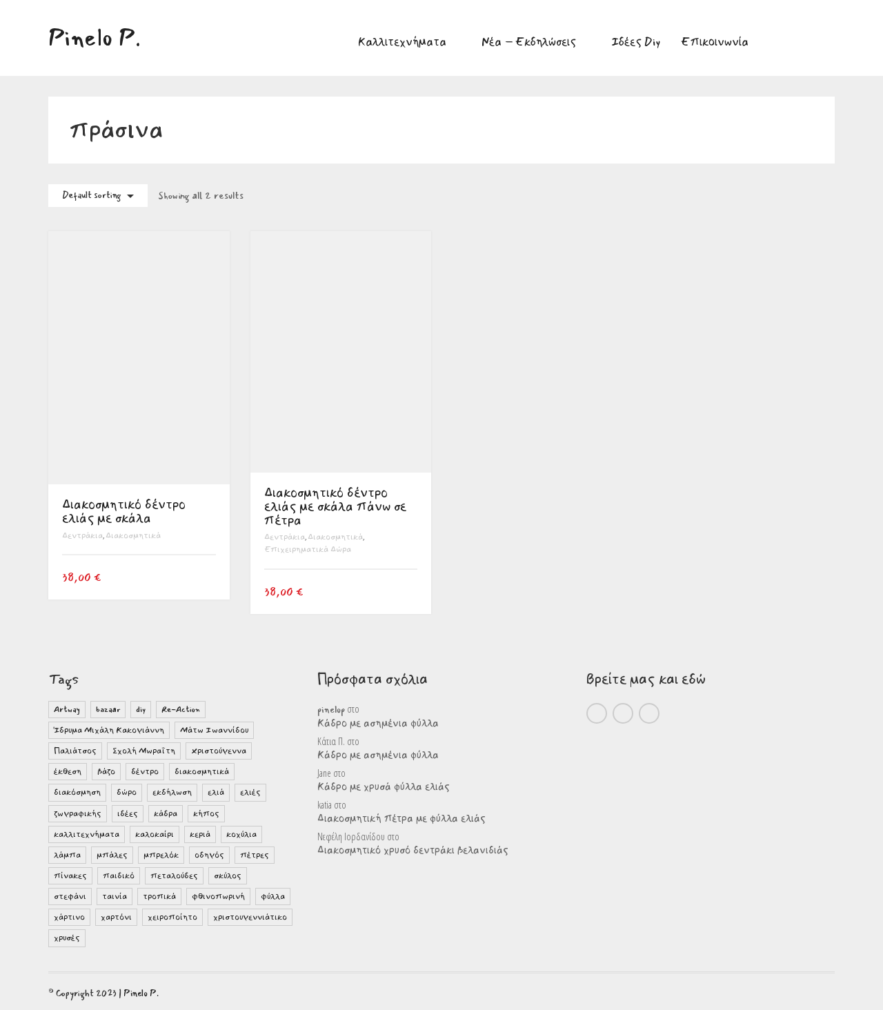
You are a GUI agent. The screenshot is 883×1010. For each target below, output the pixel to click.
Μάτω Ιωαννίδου (214, 730)
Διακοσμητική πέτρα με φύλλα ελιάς (401, 819)
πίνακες (70, 875)
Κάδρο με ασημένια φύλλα (378, 724)
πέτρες (254, 855)
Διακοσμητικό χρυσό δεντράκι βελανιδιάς (412, 851)
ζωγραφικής (77, 813)
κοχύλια (241, 834)
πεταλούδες (174, 875)
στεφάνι (70, 896)
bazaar (108, 709)
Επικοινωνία (714, 41)
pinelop (331, 710)
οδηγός (209, 855)
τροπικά (159, 896)
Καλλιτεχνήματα (402, 41)
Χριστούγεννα (218, 751)
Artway (67, 709)
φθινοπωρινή (218, 896)
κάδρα (165, 813)
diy (141, 709)
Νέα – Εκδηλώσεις (529, 41)
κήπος (206, 813)
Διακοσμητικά (133, 535)
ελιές (250, 792)
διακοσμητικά (202, 771)
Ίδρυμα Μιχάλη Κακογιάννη (109, 730)
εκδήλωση (172, 792)
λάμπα (67, 855)
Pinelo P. (141, 993)
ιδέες (127, 813)
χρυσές (67, 937)
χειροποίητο (172, 917)
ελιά (216, 792)
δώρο (127, 792)
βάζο (106, 771)
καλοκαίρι (154, 834)
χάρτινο (69, 917)
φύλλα (273, 896)
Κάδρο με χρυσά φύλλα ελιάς (383, 787)
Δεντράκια (82, 535)
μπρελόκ (161, 855)
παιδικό (119, 875)
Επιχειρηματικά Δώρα (307, 549)
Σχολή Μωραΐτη (143, 751)
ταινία (114, 896)
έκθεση (67, 771)
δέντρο (145, 771)
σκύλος (227, 875)
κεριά (200, 834)
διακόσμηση (77, 792)
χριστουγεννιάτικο (250, 917)
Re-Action (180, 709)
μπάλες (112, 855)
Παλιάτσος (75, 751)
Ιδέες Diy (635, 41)
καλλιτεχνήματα (86, 834)
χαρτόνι (116, 917)
